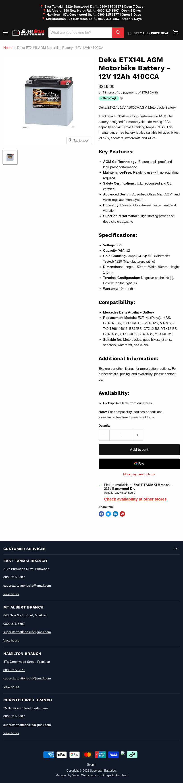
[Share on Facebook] (101, 514)
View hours (11, 594)
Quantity (104, 425)
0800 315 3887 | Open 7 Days (121, 6)
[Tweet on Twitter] (108, 514)
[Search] (118, 32)
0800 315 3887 (14, 577)
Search (91, 764)
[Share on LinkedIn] (115, 514)
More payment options (139, 474)
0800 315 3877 (14, 670)
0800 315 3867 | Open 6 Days (120, 19)
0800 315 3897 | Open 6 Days (119, 10)
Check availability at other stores (135, 499)
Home (7, 48)
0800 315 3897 (14, 623)
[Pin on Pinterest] (122, 514)
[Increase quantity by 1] (137, 435)
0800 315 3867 (14, 716)
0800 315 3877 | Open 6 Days (119, 14)
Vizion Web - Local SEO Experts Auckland (99, 775)
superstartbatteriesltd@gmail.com (27, 585)
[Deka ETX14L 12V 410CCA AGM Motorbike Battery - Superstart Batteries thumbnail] (10, 157)
